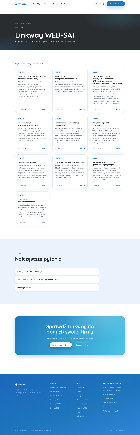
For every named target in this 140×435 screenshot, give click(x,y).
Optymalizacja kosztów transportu (26, 200)
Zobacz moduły (82, 345)
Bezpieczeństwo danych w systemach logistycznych (103, 163)
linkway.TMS (54, 392)
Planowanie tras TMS (27, 162)
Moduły (55, 4)
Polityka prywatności (110, 411)
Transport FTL (81, 396)
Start (16, 24)
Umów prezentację (59, 345)
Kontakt (64, 4)
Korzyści (46, 4)
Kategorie (79, 412)
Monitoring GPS (82, 400)
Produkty (36, 4)
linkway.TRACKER (56, 396)
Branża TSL (80, 392)
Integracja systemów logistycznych (101, 124)
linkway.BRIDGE (56, 404)
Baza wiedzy (80, 387)
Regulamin (106, 407)
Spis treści (80, 416)
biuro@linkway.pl (109, 395)
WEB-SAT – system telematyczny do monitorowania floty (32, 77)
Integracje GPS (81, 404)
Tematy (22, 24)
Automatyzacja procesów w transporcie (28, 124)
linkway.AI (54, 400)
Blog (78, 420)
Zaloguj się (99, 4)
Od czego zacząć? (24, 288)
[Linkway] (20, 384)
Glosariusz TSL (81, 408)
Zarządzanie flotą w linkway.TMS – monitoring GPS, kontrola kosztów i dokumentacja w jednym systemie (107, 79)
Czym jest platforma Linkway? (29, 271)
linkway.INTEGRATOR (58, 387)
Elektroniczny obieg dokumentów (69, 162)
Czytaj (44, 109)
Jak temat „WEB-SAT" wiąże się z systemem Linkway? (39, 280)
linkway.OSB (54, 408)
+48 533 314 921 (109, 399)
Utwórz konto (114, 4)
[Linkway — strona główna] (20, 3)
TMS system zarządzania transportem (66, 77)
